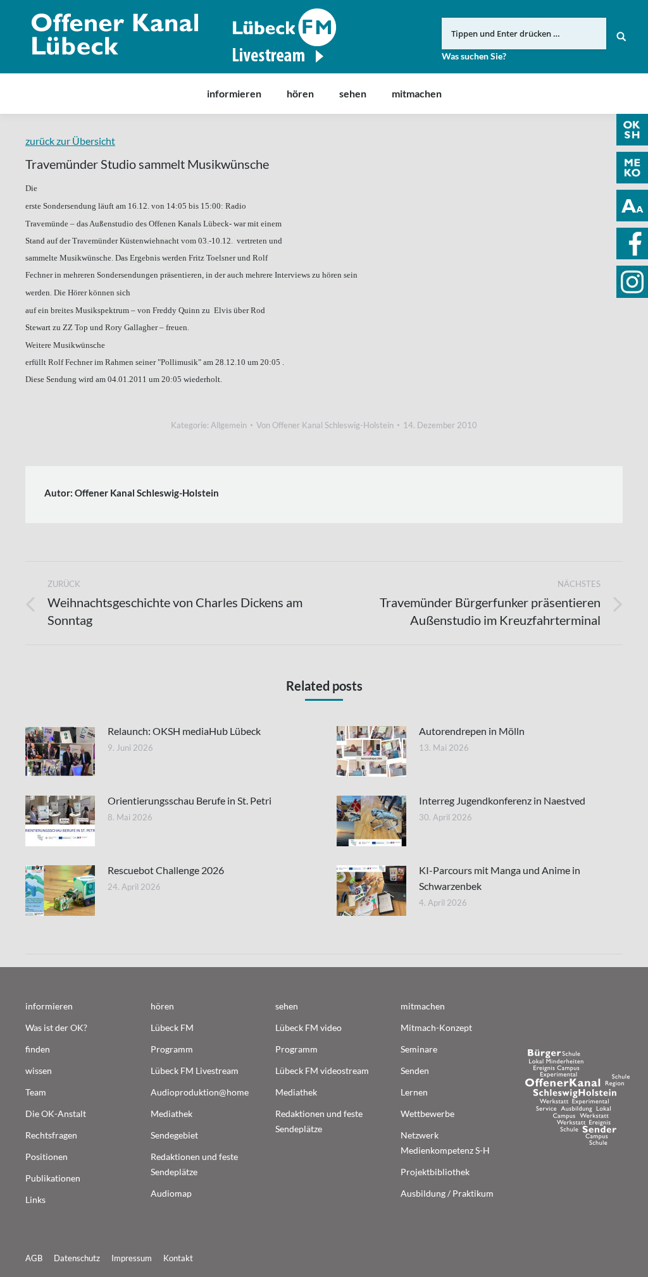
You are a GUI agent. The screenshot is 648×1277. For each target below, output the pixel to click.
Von (325, 425)
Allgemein (229, 425)
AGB (33, 1258)
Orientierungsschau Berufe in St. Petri (189, 800)
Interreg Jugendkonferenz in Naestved (502, 800)
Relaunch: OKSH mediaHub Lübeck (184, 731)
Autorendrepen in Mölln (472, 731)
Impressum (131, 1258)
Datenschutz (77, 1258)
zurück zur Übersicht (70, 141)
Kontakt (178, 1258)
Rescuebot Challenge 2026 (166, 870)
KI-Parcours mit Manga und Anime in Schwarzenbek (499, 878)
